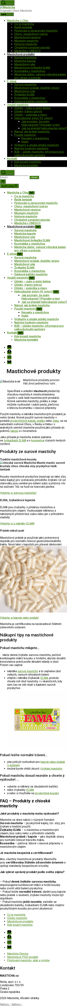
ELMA (44, 678)
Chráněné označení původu (32, 47)
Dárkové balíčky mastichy (31, 101)
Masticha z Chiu (17, 20)
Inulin (24, 141)
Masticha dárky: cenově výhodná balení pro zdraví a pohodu (40, 76)
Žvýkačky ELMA (24, 94)
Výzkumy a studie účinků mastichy (36, 145)
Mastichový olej (24, 64)
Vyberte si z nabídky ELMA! (17, 523)
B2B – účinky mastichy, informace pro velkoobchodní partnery (39, 153)
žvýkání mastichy (51, 768)
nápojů (14, 431)
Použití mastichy (25, 135)
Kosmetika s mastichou (29, 71)
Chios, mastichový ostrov (31, 34)
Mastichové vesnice (27, 37)
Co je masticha (24, 24)
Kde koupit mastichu (27, 162)
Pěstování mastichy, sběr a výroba (28, 960)
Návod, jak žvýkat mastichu (32, 131)
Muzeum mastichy (26, 40)
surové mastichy (28, 671)
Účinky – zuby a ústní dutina (32, 108)
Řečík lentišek (23, 27)
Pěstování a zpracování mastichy (36, 30)
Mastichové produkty (21, 54)
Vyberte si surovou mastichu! (18, 493)
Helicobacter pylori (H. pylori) (33, 118)
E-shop (11, 81)
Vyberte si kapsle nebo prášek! (19, 617)
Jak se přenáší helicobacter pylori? (44, 128)
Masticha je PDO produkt (22, 957)
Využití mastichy (17, 104)
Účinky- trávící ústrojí (28, 111)
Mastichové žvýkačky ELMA (32, 67)
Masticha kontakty (26, 165)
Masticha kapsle (25, 61)
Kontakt (12, 158)
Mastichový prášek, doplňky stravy (36, 88)
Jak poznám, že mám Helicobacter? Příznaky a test (40, 123)
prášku (41, 421)
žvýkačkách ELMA (15, 440)
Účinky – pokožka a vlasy (30, 115)
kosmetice (37, 440)
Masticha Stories (17, 953)
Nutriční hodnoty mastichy (31, 148)
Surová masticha (25, 57)
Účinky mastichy (17, 918)
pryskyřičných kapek (23, 421)
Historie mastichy (25, 44)
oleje (56, 421)
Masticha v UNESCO (27, 51)
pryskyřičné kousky (47, 793)
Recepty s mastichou (35, 138)
